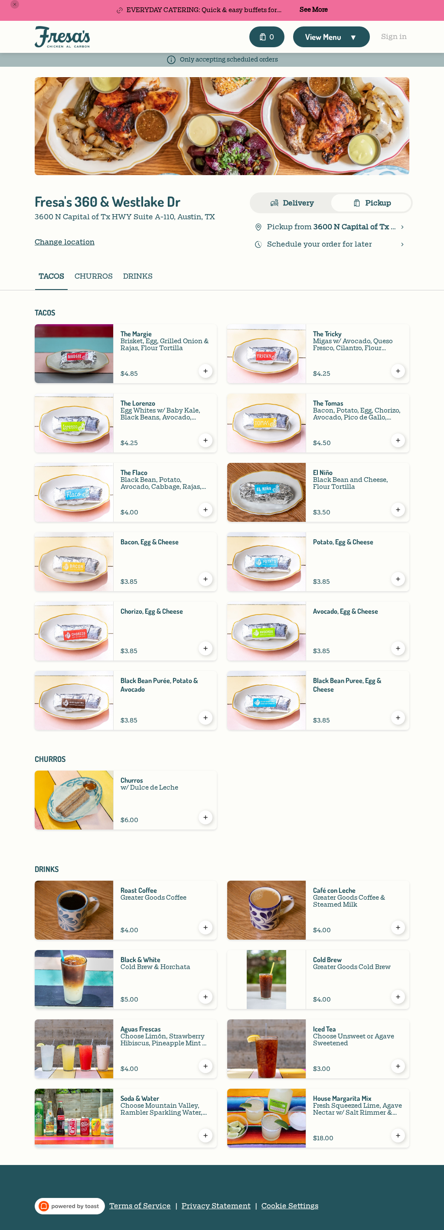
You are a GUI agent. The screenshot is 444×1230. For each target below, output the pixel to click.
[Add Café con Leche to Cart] (398, 927)
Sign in (394, 36)
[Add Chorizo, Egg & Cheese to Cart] (205, 648)
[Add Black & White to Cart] (205, 997)
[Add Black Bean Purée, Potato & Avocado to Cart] (205, 718)
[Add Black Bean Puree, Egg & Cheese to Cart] (398, 718)
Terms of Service (140, 1206)
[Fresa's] (62, 37)
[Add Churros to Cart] (205, 817)
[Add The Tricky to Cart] (398, 371)
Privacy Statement (216, 1206)
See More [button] (314, 10)
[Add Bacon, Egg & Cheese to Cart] (205, 579)
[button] (14, 4)
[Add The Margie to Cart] (205, 371)
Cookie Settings (289, 1206)
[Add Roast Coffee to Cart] (205, 927)
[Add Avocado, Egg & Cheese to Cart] (398, 648)
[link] (51, 276)
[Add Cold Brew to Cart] (398, 997)
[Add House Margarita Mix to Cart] (398, 1135)
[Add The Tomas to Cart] (398, 440)
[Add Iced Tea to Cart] (398, 1066)
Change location (65, 242)
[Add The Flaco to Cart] (205, 510)
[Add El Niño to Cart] (398, 510)
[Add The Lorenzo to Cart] (205, 440)
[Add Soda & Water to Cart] (205, 1135)
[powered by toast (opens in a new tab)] (70, 1206)
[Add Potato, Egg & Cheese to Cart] (398, 579)
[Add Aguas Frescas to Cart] (205, 1066)
